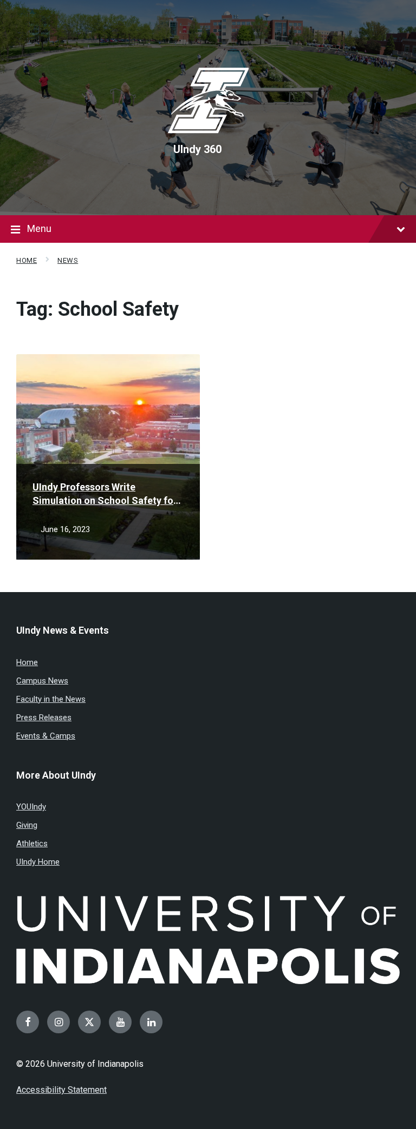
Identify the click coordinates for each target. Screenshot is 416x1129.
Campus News (42, 681)
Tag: (97, 309)
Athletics (32, 843)
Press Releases (44, 717)
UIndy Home (38, 862)
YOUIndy (31, 807)
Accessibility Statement (61, 1090)
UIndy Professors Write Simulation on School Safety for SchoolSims (104, 494)
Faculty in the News (51, 699)
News (67, 260)
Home (26, 260)
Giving (26, 825)
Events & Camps (45, 736)
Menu (39, 228)
